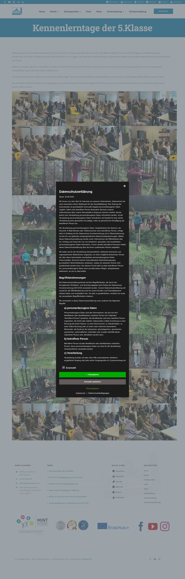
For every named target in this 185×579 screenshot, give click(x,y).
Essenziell (71, 368)
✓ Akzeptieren (92, 374)
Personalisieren (92, 389)
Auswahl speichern (92, 382)
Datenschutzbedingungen (98, 393)
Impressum (80, 393)
